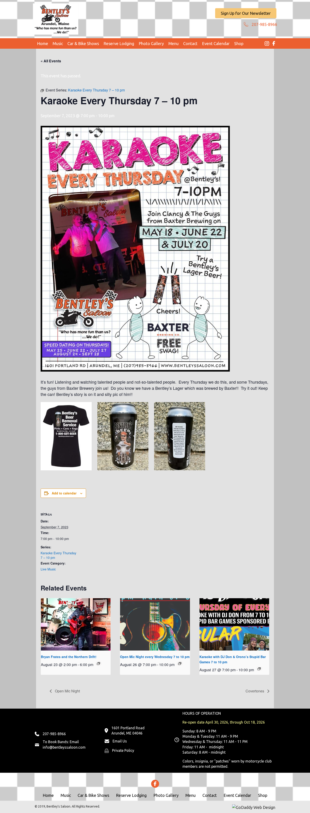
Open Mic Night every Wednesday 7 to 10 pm (154, 656)
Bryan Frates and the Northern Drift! (68, 656)
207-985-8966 (264, 24)
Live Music (48, 569)
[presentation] (76, 624)
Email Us (120, 741)
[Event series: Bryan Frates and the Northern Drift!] (98, 663)
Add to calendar (64, 493)
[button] (245, 13)
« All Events (51, 60)
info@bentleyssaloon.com (64, 747)
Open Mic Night (67, 691)
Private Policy (123, 750)
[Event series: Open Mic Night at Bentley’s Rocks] (179, 663)
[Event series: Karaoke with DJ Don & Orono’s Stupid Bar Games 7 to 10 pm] (259, 668)
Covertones (255, 691)
